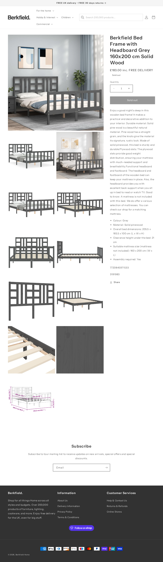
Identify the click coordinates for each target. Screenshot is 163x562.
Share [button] (117, 282)
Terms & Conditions (68, 517)
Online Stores (114, 511)
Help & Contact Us (117, 500)
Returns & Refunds (117, 506)
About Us (62, 500)
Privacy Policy (64, 511)
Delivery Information (68, 506)
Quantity (114, 82)
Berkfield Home (23, 555)
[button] (45, 10)
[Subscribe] (106, 467)
